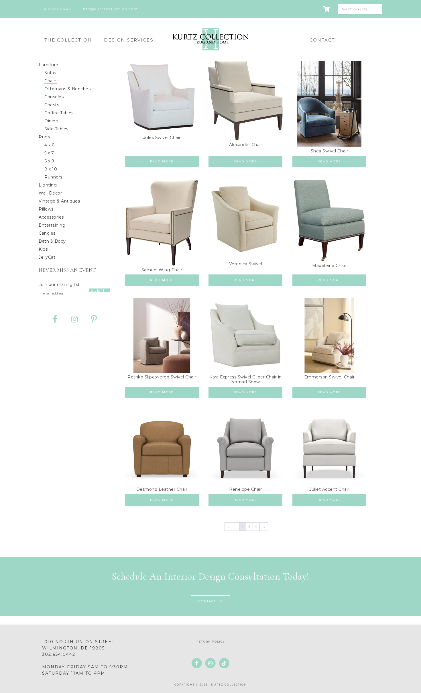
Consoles (54, 96)
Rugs (44, 137)
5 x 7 (49, 153)
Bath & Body (52, 241)
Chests (51, 104)
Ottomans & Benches (67, 88)
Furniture (48, 64)
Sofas (50, 72)
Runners (53, 177)
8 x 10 (50, 169)
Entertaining (52, 225)
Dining (51, 120)
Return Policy (210, 641)
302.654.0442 (58, 654)
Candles (47, 233)
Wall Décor (50, 193)
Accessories (51, 217)
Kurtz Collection (210, 39)
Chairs (50, 80)
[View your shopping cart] (327, 9)
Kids (43, 249)
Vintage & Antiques (59, 201)
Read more (162, 161)
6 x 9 (49, 161)
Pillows (46, 209)
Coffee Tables (59, 112)
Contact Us (210, 601)
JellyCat (47, 257)
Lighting (48, 185)
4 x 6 (49, 145)
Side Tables (56, 128)
